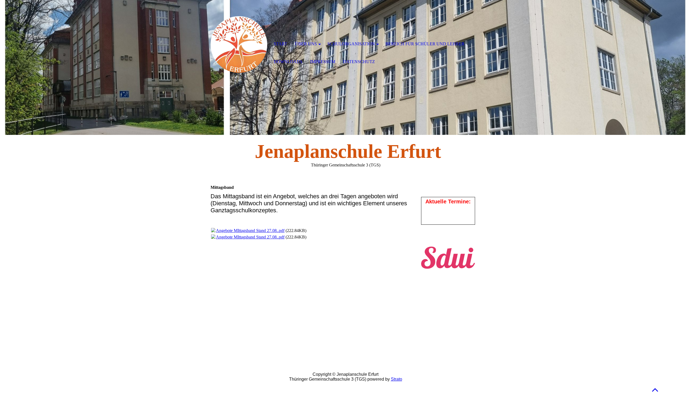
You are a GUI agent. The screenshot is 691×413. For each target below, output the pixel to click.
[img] (239, 44)
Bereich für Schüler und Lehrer (425, 44)
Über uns (306, 44)
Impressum (322, 61)
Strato (396, 379)
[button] (655, 389)
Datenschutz (359, 61)
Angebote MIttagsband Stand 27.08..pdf (250, 230)
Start (280, 44)
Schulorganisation (351, 44)
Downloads (288, 61)
